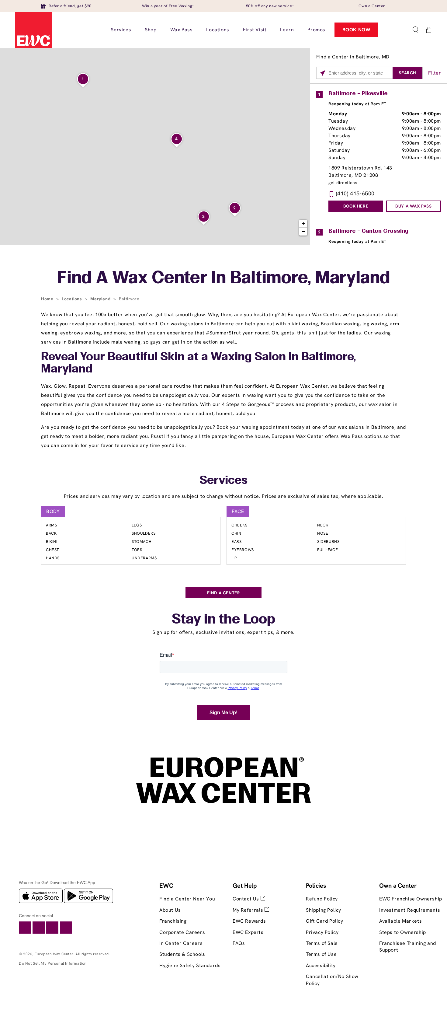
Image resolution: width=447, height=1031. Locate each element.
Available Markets (400, 921)
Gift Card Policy (324, 921)
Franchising (173, 921)
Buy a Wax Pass (413, 206)
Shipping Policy (323, 910)
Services (223, 481)
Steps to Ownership (402, 932)
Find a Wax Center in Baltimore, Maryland (223, 279)
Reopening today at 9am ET (357, 104)
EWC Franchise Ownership (410, 899)
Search (407, 72)
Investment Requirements (409, 910)
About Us (170, 910)
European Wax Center (54, 954)
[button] (415, 30)
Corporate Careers (182, 932)
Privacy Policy (322, 932)
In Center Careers (181, 943)
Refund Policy (322, 899)
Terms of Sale (322, 943)
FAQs (239, 943)
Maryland (101, 299)
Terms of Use (321, 954)
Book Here (355, 206)
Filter (434, 73)
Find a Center (223, 593)
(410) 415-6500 (355, 193)
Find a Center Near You (187, 899)
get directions (342, 182)
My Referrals (249, 910)
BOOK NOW (356, 29)
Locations (72, 299)
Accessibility (321, 965)
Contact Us (247, 899)
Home (48, 299)
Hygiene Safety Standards (189, 965)
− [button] (303, 231)
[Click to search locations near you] (322, 73)
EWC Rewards (249, 921)
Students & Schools (182, 954)
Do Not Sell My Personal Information (53, 963)
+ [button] (303, 223)
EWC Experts (248, 932)
